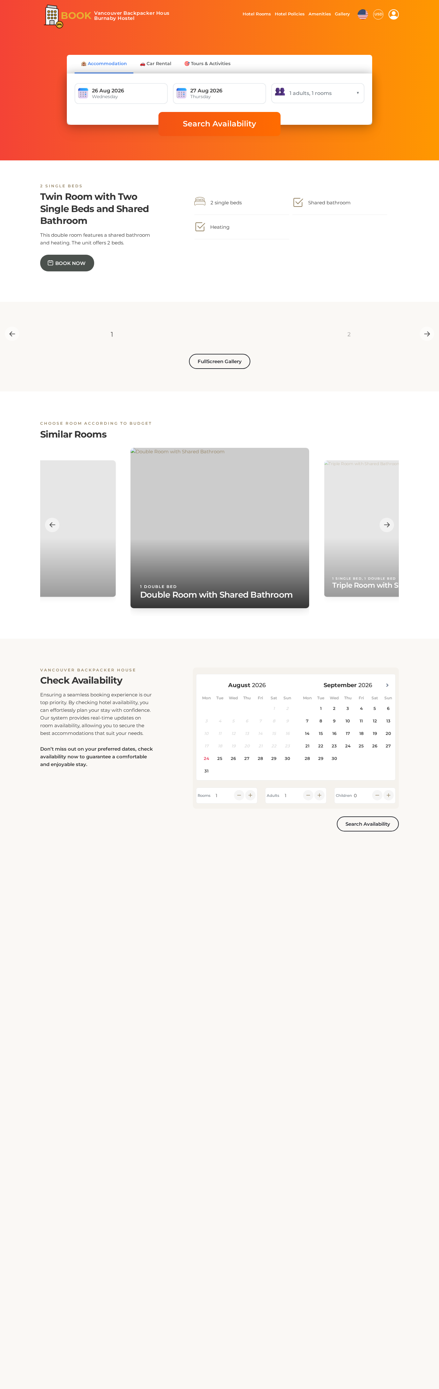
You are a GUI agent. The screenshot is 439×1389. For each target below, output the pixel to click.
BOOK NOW (70, 263)
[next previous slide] (12, 334)
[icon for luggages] (363, 13)
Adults (273, 795)
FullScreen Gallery (220, 361)
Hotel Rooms (255, 13)
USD (378, 14)
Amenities (319, 13)
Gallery (342, 13)
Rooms (204, 795)
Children (344, 795)
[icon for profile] (394, 14)
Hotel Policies (288, 13)
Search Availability (219, 123)
